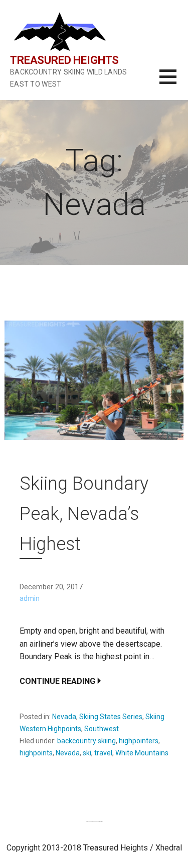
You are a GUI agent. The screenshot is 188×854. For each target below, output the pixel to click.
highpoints (36, 753)
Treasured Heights (64, 60)
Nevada (64, 717)
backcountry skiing (86, 741)
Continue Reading (57, 681)
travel (103, 753)
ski (87, 753)
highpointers (138, 741)
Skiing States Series (110, 717)
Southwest (101, 729)
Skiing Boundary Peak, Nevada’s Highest (84, 514)
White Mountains (141, 753)
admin (30, 598)
